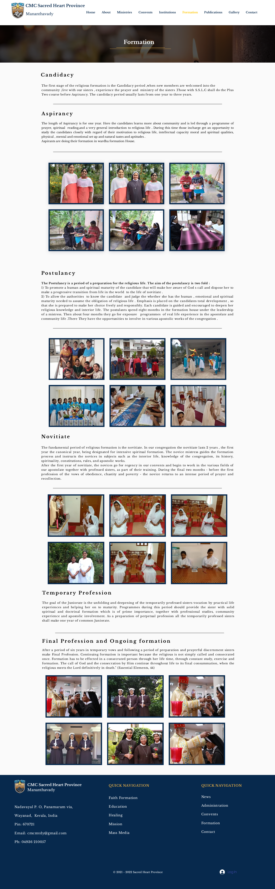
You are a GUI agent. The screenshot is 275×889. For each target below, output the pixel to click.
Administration (214, 805)
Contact (208, 832)
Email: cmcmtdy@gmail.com (40, 833)
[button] (106, 12)
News (206, 797)
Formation (210, 823)
